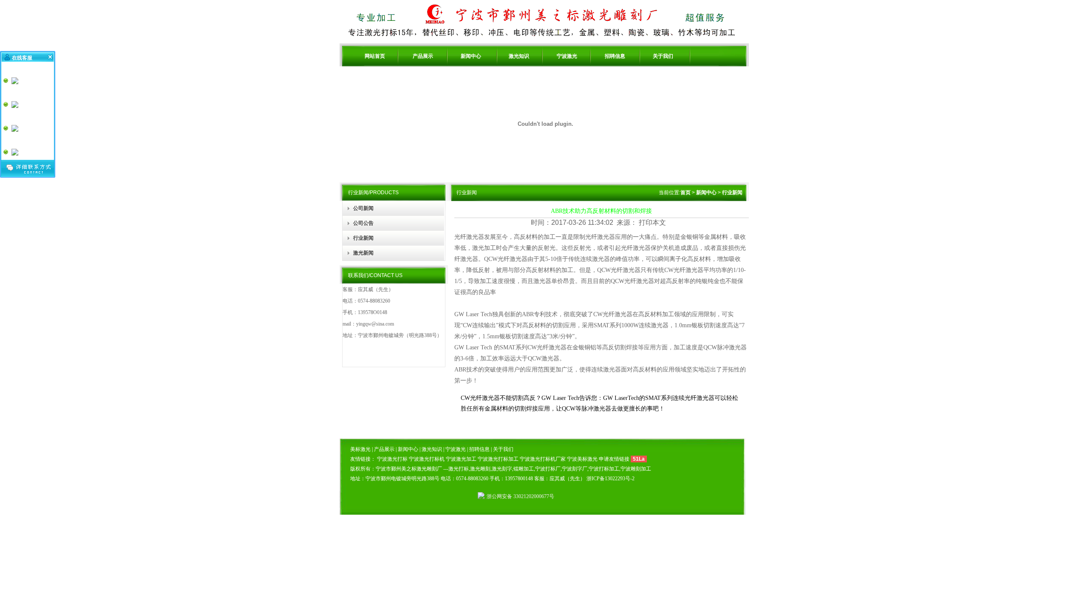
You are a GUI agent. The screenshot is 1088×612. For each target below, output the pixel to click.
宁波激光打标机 (427, 459)
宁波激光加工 (461, 459)
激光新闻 (363, 253)
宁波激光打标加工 (498, 459)
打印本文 (652, 222)
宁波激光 (567, 56)
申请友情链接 (614, 459)
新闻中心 (471, 56)
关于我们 (663, 56)
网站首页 (375, 56)
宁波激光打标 (392, 459)
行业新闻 (363, 238)
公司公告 (363, 223)
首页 (685, 193)
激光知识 (519, 56)
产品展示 (423, 56)
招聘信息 (615, 56)
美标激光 (361, 449)
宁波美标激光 (582, 459)
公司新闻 (363, 208)
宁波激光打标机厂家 (543, 459)
